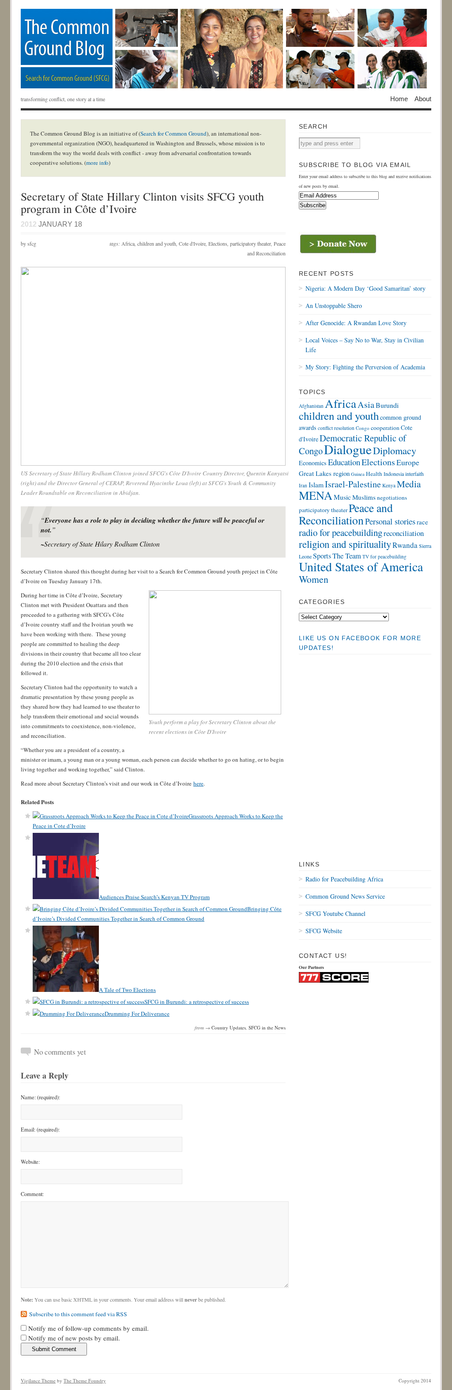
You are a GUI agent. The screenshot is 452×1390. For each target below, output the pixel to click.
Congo (362, 428)
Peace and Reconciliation (346, 514)
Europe (407, 462)
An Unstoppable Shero (333, 305)
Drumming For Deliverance (137, 1014)
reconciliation (404, 533)
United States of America (361, 566)
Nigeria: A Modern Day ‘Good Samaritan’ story (365, 288)
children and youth (156, 243)
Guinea (358, 474)
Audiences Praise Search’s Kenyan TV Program (154, 897)
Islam (316, 484)
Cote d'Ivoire (192, 243)
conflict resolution (336, 428)
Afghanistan (311, 406)
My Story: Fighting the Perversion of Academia (365, 367)
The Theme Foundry (85, 1380)
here (198, 783)
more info (97, 163)
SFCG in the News (267, 1027)
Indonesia (394, 473)
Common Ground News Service (345, 896)
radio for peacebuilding (340, 532)
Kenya (389, 485)
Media (409, 484)
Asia (366, 404)
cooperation (385, 428)
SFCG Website (323, 931)
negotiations (392, 497)
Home (399, 99)
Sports (322, 556)
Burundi (387, 405)
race (422, 521)
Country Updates (228, 1027)
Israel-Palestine (353, 484)
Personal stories (390, 521)
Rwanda (405, 545)
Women (313, 579)
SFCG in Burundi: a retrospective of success (196, 1002)
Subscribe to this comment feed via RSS (78, 1314)
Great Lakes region (324, 473)
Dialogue (348, 449)
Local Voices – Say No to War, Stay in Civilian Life (364, 345)
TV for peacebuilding (384, 556)
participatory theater (250, 243)
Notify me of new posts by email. (74, 1337)
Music (342, 496)
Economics (313, 463)
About (422, 99)
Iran (303, 485)
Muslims (364, 497)
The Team (346, 556)
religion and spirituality (345, 544)
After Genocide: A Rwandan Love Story (356, 323)
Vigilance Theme (38, 1380)
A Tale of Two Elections (127, 990)
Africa (128, 243)
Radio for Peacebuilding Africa (344, 879)
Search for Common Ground (173, 133)
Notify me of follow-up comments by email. (88, 1328)
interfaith (414, 473)
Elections (217, 243)
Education (344, 461)
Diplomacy (394, 450)
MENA (315, 495)
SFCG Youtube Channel (335, 913)
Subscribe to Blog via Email (355, 164)
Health (374, 474)
